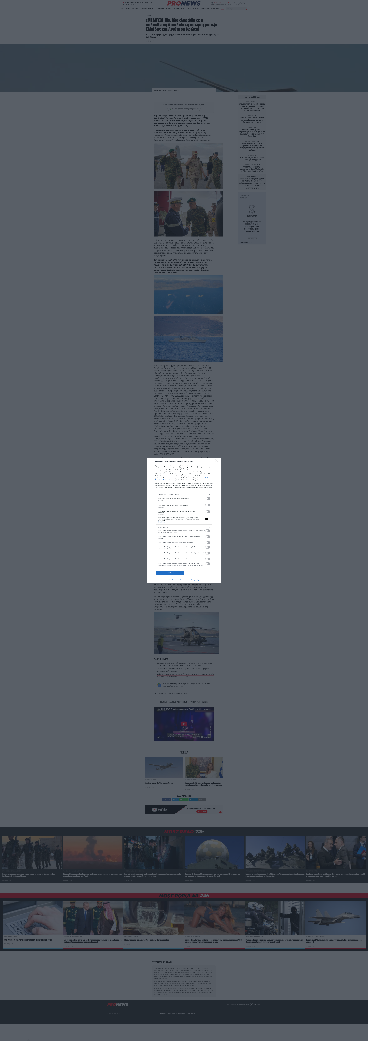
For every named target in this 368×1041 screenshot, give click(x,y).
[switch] (207, 498)
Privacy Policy (195, 580)
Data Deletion (173, 580)
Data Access (184, 580)
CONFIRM (170, 573)
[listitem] (184, 494)
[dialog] (184, 520)
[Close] (217, 461)
